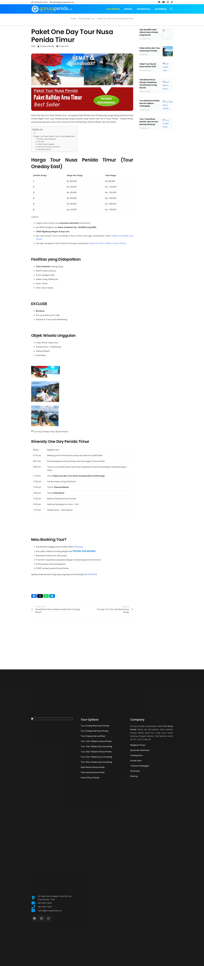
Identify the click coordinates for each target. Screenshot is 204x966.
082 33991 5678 (45, 903)
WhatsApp (78, 546)
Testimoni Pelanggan (139, 765)
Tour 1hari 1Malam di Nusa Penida (96, 741)
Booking (134, 776)
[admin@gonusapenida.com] (34, 910)
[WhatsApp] (48, 918)
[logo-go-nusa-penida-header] (52, 9)
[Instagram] (168, 2)
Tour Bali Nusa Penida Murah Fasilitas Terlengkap (149, 103)
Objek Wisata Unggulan (46, 144)
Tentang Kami (136, 755)
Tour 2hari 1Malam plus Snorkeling (96, 757)
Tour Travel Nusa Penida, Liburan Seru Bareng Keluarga (148, 122)
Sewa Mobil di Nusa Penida (92, 767)
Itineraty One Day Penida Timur (49, 147)
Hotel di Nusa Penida (90, 777)
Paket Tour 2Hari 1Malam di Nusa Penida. (107, 243)
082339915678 (90, 574)
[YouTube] (163, 2)
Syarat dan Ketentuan (139, 750)
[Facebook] (159, 2)
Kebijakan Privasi (137, 745)
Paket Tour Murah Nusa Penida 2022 (147, 65)
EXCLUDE (41, 141)
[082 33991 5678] (34, 903)
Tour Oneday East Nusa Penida (94, 731)
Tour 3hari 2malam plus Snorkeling (96, 762)
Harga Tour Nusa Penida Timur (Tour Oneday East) (54, 136)
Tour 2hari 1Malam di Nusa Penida (96, 751)
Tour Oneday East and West (93, 736)
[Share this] (34, 596)
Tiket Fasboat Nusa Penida (92, 772)
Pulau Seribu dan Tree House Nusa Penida (149, 49)
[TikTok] (172, 2)
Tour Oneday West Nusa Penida (95, 725)
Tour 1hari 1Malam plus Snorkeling (96, 746)
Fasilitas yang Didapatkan (47, 139)
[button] (121, 9)
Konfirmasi (135, 771)
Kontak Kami (135, 760)
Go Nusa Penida (47, 46)
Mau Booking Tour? (44, 149)
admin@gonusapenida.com (50, 910)
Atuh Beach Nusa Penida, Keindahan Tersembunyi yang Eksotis (148, 83)
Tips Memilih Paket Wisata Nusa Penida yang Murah (148, 32)
